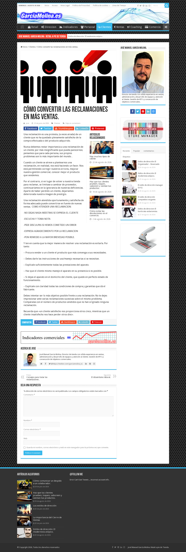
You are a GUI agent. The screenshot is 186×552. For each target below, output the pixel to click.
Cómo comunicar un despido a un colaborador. (47, 482)
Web (25, 438)
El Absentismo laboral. (101, 376)
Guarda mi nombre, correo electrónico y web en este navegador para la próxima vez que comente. (67, 447)
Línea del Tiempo (119, 6)
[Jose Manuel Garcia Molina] (41, 15)
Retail (34, 26)
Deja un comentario (73, 123)
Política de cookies (100, 6)
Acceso (55, 6)
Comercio (155, 26)
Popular (136, 151)
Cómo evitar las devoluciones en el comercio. (98, 213)
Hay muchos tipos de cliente (100, 157)
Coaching (136, 26)
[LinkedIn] (146, 5)
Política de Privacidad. (81, 6)
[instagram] (149, 5)
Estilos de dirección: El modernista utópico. (85, 36)
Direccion (50, 26)
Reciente (126, 151)
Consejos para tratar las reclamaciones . (36, 377)
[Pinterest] (143, 5)
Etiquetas (126, 157)
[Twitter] (140, 5)
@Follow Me (76, 474)
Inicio (47, 6)
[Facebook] (138, 5)
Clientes (106, 26)
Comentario (29, 395)
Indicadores (70, 26)
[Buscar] (167, 5)
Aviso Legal (65, 6)
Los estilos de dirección (44, 505)
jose (27, 123)
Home (22, 27)
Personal (89, 26)
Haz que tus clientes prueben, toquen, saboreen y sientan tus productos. (100, 184)
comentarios (149, 151)
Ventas (120, 26)
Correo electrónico (32, 429)
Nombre (28, 420)
